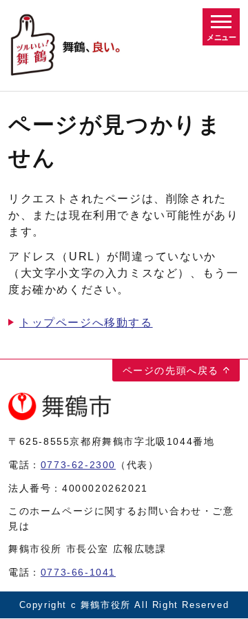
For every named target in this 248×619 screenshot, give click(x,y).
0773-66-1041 (78, 572)
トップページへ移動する (86, 322)
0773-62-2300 (78, 464)
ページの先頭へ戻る (171, 370)
